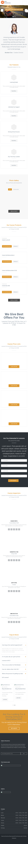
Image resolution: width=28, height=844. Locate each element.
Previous (2, 10)
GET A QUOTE (14, 728)
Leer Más (5, 699)
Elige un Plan (14, 366)
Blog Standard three (20, 688)
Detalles (16, 246)
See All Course (14, 300)
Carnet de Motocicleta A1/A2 (9, 270)
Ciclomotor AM (6, 285)
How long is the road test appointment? (12, 645)
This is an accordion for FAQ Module (11, 665)
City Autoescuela (7, 246)
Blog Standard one (6, 688)
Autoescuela (16, 189)
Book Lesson (9, 14)
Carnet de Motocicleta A (8, 255)
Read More (14, 91)
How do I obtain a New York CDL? (10, 669)
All (9, 189)
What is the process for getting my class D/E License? (12, 675)
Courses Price (18, 14)
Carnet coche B (6, 240)
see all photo (14, 211)
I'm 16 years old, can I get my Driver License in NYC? (11, 658)
